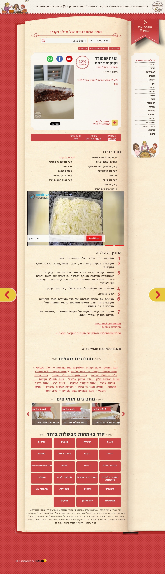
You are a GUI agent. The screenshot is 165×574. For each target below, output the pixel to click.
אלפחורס (122, 519)
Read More (94, 238)
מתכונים (78, 509)
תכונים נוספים (110, 327)
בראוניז (111, 519)
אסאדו (58, 522)
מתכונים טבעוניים (41, 465)
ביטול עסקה (105, 509)
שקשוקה (32, 513)
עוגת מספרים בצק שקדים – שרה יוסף (69, 391)
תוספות (151, 114)
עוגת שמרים (79, 513)
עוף (153, 83)
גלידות (151, 130)
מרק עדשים (78, 519)
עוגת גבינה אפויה (49, 519)
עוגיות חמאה (56, 516)
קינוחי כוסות (148, 126)
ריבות (87, 465)
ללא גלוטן (87, 500)
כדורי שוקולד (67, 509)
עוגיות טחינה (70, 516)
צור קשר (103, 6)
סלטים (152, 118)
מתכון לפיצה (119, 513)
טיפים (91, 6)
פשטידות (150, 122)
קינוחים (110, 489)
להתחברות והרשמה (50, 6)
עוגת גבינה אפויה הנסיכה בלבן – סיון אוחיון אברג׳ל (77, 377)
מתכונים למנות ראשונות (110, 478)
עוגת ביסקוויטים (64, 513)
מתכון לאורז (64, 453)
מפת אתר (117, 509)
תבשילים (150, 72)
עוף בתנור (89, 519)
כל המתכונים (140, 6)
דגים (152, 68)
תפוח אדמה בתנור (46, 513)
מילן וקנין (101, 67)
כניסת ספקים (91, 509)
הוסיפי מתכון (76, 6)
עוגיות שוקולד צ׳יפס (38, 516)
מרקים (152, 64)
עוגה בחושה (92, 513)
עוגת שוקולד (52, 509)
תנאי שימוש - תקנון (87, 522)
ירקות (152, 79)
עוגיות (152, 106)
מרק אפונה (105, 516)
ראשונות (151, 102)
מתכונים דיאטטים (87, 477)
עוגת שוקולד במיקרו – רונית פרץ (74, 383)
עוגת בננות (83, 516)
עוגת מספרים (118, 516)
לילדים (151, 110)
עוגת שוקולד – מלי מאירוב (69, 375)
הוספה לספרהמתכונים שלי (102, 123)
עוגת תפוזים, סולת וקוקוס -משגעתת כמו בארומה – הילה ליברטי (77, 367)
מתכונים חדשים (120, 6)
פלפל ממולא (64, 519)
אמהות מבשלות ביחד (108, 323)
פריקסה (94, 516)
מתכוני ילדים (64, 477)
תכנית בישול (69, 522)
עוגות (152, 95)
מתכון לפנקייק (38, 509)
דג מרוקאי (101, 519)
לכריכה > (114, 48)
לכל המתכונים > (98, 48)
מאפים (152, 75)
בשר (153, 99)
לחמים (152, 87)
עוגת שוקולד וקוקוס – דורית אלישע (94, 371)
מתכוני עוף (41, 489)
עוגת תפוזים (106, 513)
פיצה (152, 133)
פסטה (152, 91)
